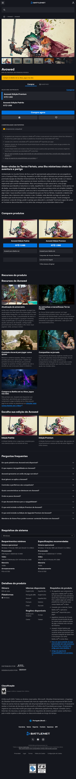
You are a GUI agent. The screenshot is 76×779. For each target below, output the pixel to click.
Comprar (30, 84)
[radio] (38, 96)
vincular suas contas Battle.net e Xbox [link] (19, 404)
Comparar (70, 90)
